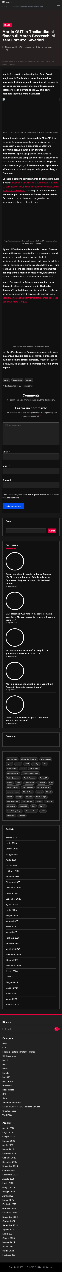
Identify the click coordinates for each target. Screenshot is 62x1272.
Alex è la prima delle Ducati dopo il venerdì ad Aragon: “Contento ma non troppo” (29, 685)
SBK (4, 1094)
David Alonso (11, 768)
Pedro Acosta (27, 801)
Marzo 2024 (11, 999)
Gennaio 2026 (12, 876)
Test (33, 806)
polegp (39, 801)
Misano (39, 792)
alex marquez (46, 759)
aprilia (6, 380)
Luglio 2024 (11, 977)
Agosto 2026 (12, 838)
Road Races (8, 1090)
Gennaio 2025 (12, 943)
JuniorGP (41, 782)
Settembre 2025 (13, 899)
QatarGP (49, 801)
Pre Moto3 (7, 1086)
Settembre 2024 (13, 966)
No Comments (46, 47)
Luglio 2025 (11, 910)
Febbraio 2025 (13, 938)
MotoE (5, 1073)
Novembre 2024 (13, 954)
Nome (6, 452)
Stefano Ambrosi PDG (21, 1107)
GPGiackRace (9, 1056)
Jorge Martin (17, 380)
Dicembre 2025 (13, 882)
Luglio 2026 (11, 843)
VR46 (43, 811)
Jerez (18, 782)
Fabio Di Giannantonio (30, 773)
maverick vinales (13, 792)
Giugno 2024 (12, 982)
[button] (56, 1029)
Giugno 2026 (12, 849)
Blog (4, 1043)
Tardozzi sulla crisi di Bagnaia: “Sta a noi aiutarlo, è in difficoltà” (27, 719)
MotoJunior (7, 1081)
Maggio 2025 (12, 921)
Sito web (7, 480)
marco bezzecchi (43, 787)
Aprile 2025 (11, 927)
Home (4, 62)
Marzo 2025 (11, 932)
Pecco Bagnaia (12, 801)
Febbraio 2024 (13, 1004)
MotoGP (7, 25)
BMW (27, 764)
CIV (45, 764)
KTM (51, 782)
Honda (9, 782)
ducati (23, 768)
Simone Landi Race (11, 1102)
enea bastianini (12, 773)
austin (18, 764)
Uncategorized (9, 1111)
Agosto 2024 (12, 971)
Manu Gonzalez (12, 787)
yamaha (22, 815)
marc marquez (28, 787)
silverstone (11, 806)
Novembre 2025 (13, 888)
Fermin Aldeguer (29, 778)
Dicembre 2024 (13, 949)
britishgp (36, 764)
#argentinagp (12, 759)
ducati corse (34, 768)
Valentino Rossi (31, 811)
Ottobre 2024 (12, 960)
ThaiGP (42, 806)
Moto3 (9, 797)
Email (6, 466)
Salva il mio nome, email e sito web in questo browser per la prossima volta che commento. (31, 496)
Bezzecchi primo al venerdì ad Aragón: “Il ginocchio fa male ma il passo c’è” (27, 652)
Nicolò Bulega (41, 797)
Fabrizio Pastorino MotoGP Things (18, 1052)
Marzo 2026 (11, 865)
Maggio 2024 (12, 988)
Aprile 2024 (11, 993)
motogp (29, 380)
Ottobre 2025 (12, 893)
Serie (4, 1098)
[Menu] (58, 5)
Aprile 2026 (11, 860)
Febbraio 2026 (13, 871)
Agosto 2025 (12, 904)
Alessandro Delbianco (29, 759)
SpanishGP (23, 806)
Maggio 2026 (12, 854)
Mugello (29, 797)
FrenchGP (43, 778)
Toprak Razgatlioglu (14, 811)
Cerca (8, 521)
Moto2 (48, 792)
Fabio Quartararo (13, 778)
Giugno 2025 (12, 915)
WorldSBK (10, 815)
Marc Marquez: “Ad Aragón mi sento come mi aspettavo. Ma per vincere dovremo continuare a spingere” (30, 617)
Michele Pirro (27, 792)
